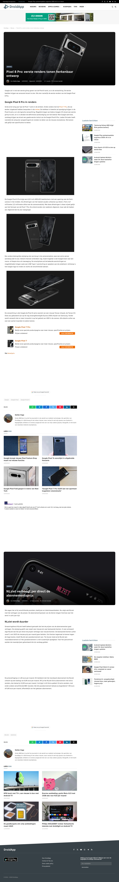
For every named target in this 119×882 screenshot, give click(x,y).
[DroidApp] (14, 6)
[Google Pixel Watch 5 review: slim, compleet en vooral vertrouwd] (87, 669)
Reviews (42, 7)
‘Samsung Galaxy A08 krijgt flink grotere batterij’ (104, 126)
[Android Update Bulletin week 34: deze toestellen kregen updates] (87, 159)
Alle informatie (67, 333)
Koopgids (67, 7)
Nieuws (33, 7)
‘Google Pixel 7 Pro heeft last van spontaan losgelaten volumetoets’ (59, 490)
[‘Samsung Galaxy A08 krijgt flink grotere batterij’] (87, 127)
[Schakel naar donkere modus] (112, 7)
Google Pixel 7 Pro (22, 327)
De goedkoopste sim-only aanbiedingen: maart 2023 (20, 825)
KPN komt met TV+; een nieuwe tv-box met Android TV (21, 794)
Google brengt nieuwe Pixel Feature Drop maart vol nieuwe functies (20, 459)
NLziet (7, 735)
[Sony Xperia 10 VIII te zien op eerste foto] (87, 149)
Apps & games (53, 7)
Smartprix (11, 353)
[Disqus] (40, 524)
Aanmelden (85, 867)
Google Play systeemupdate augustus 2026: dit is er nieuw (46, 1)
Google (7, 399)
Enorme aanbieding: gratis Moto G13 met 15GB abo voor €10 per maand (58, 794)
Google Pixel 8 (25, 399)
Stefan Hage (16, 81)
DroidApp (6, 28)
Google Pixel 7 (21, 341)
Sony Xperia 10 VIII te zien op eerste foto (104, 148)
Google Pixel (15, 399)
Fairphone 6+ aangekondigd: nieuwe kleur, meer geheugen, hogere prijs (104, 681)
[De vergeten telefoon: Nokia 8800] (87, 659)
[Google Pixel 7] (10, 347)
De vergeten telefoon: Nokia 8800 (104, 658)
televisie (13, 735)
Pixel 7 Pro (63, 107)
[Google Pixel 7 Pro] (10, 333)
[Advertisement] (40, 140)
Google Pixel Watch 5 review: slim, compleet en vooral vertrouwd (104, 669)
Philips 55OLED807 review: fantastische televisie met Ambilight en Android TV (58, 825)
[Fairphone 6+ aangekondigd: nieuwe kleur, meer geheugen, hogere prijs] (87, 681)
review (37, 109)
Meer (82, 7)
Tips (75, 7)
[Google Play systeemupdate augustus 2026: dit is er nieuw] (87, 137)
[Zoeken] (115, 7)
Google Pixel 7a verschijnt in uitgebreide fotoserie (58, 459)
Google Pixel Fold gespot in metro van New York (21, 490)
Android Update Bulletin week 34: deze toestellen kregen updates (103, 160)
